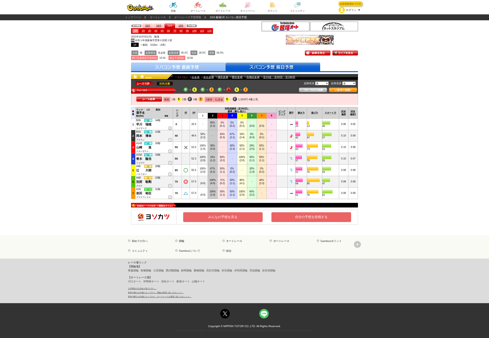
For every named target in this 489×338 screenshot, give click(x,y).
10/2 (147, 25)
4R (155, 30)
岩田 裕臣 (143, 193)
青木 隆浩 (143, 158)
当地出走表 (253, 77)
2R (143, 30)
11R (202, 30)
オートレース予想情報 (187, 17)
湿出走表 (223, 77)
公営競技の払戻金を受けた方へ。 (142, 288)
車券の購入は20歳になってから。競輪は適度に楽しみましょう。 (156, 292)
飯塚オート (183, 281)
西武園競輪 (172, 270)
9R (187, 30)
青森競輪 (133, 270)
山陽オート (198, 281)
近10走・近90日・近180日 (279, 77)
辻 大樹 (143, 170)
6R (168, 30)
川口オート (134, 281)
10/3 (158, 25)
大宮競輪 (158, 270)
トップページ (133, 17)
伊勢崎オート (151, 281)
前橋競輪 (146, 270)
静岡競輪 (186, 270)
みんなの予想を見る (222, 217)
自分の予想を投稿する (311, 217)
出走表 (196, 77)
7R (174, 30)
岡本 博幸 (143, 135)
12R (209, 30)
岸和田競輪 (241, 270)
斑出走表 (237, 77)
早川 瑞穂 (143, 124)
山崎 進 (143, 147)
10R (194, 30)
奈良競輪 (227, 270)
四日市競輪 (213, 270)
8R (181, 30)
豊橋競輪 (199, 270)
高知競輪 (254, 270)
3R (149, 30)
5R (162, 30)
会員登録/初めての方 (350, 3)
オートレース (158, 17)
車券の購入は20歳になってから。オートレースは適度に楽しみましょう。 (159, 297)
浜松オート (168, 281)
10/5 (180, 25)
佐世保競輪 (268, 270)
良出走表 (208, 77)
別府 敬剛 (143, 181)
